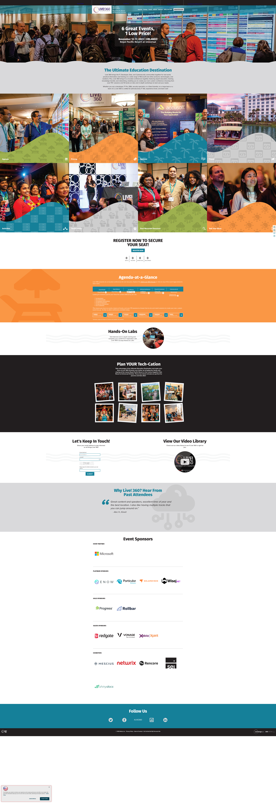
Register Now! (138, 250)
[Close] (49, 787)
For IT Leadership (100, 305)
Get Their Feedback (79, 231)
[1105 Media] (270, 731)
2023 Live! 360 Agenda (148, 282)
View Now (144, 231)
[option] (138, 508)
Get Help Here (215, 231)
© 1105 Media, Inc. (120, 731)
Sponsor (160, 9)
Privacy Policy (129, 731)
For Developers (99, 298)
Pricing (145, 9)
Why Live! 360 (168, 9)
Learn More (145, 162)
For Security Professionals (102, 304)
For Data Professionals (101, 302)
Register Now (178, 9)
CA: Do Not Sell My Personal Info (151, 731)
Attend (155, 9)
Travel (150, 9)
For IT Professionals (100, 299)
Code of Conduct (138, 731)
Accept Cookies (44, 798)
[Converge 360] (259, 731)
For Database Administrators (103, 301)
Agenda (140, 9)
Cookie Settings (32, 798)
